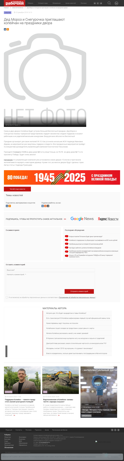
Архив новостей (70, 3)
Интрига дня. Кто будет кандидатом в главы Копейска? (66, 313)
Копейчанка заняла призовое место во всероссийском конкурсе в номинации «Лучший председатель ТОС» (93, 251)
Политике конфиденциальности (86, 457)
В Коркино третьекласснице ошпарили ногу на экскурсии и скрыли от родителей (75, 338)
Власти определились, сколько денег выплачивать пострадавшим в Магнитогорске (76, 353)
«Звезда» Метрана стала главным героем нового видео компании (98, 411)
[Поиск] (109, 3)
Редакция (9, 430)
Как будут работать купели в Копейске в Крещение (85, 248)
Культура (7, 439)
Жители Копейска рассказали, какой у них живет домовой (67, 333)
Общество (7, 437)
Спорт (6, 441)
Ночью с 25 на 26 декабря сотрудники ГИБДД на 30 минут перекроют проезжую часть (91, 256)
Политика (22, 439)
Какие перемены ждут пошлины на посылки (62, 323)
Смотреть (98, 404)
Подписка (38, 430)
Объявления (57, 3)
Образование (23, 443)
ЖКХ (20, 441)
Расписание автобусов (59, 430)
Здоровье (7, 443)
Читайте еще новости (17, 189)
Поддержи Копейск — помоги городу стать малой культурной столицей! (20, 401)
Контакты (19, 430)
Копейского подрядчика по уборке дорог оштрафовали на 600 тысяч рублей (93, 240)
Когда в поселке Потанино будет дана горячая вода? (85, 236)
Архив (47, 430)
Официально (23, 445)
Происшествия (9, 445)
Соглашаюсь (114, 457)
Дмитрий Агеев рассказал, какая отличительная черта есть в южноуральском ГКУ (76, 343)
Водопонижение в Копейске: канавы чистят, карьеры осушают (58, 401)
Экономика (22, 437)
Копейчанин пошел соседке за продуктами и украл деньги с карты (70, 328)
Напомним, (8, 160)
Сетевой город (43, 3)
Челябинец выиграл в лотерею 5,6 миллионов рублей (86, 244)
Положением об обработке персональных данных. (77, 297)
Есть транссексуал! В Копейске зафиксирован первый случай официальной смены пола (78, 318)
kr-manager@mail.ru (44, 442)
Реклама (84, 3)
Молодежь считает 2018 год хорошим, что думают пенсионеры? (69, 348)
